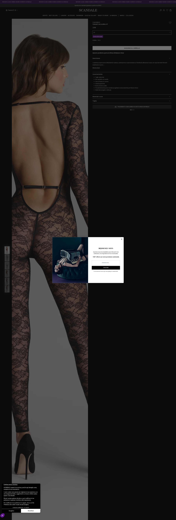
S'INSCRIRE (106, 267)
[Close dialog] (121, 239)
